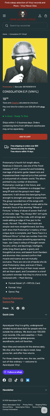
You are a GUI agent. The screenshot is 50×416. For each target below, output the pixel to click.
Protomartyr (8, 87)
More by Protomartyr (13, 298)
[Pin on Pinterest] (23, 308)
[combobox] (25, 25)
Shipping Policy (41, 405)
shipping (14, 103)
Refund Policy (8, 407)
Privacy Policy (28, 405)
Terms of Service (38, 407)
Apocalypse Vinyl (15, 400)
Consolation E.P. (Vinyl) (18, 34)
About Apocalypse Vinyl (11, 405)
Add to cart (25, 137)
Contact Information (10, 409)
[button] (46, 16)
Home (5, 34)
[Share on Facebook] (18, 308)
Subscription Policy (23, 407)
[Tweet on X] (12, 308)
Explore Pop (8, 301)
